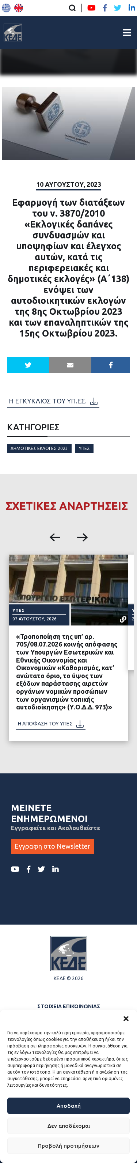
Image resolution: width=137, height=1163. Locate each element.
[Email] (70, 365)
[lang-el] (6, 8)
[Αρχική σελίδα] (13, 32)
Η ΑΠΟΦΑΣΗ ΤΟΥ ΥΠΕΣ (45, 724)
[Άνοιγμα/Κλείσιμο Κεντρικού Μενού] (127, 32)
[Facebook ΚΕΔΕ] (105, 8)
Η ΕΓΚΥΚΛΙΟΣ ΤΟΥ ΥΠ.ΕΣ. (48, 401)
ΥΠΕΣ (84, 448)
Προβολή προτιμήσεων (68, 1146)
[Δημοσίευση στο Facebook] (110, 365)
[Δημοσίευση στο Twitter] (28, 365)
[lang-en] (18, 8)
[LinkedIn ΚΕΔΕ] (132, 8)
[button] (126, 1018)
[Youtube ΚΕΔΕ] (91, 8)
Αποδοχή (69, 1106)
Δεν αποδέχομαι (68, 1126)
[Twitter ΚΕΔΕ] (117, 8)
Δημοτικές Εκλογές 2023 (39, 448)
